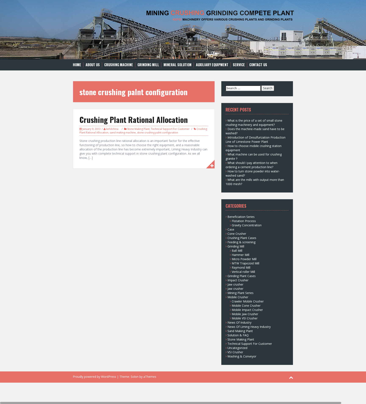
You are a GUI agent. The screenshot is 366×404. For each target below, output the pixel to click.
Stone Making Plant (138, 129)
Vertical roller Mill (243, 272)
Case (230, 229)
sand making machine (123, 132)
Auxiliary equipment (212, 64)
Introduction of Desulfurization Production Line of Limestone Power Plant (256, 139)
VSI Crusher (235, 352)
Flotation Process (244, 221)
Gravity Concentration (247, 225)
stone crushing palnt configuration (157, 132)
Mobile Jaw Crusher (245, 314)
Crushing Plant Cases (241, 238)
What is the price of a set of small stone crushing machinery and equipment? (254, 122)
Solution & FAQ (238, 335)
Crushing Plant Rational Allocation (133, 119)
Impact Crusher (237, 280)
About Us (93, 64)
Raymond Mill (241, 267)
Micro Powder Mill (244, 259)
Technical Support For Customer (170, 129)
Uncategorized (237, 348)
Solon (135, 377)
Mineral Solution (177, 64)
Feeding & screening (241, 242)
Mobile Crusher (237, 297)
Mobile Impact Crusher (247, 310)
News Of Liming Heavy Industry (249, 327)
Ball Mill (237, 251)
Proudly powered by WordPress (94, 377)
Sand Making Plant (240, 331)
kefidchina (112, 129)
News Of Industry (239, 322)
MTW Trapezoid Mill (245, 263)
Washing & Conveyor (241, 356)
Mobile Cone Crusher (246, 306)
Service (239, 64)
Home (77, 64)
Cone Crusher (236, 234)
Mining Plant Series (240, 293)
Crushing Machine (118, 64)
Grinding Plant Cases (241, 276)
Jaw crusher (235, 284)
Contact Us (258, 64)
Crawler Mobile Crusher (248, 301)
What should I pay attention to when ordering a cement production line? (251, 165)
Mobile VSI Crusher (245, 318)
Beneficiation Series (241, 217)
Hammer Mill (240, 255)
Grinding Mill (148, 64)
